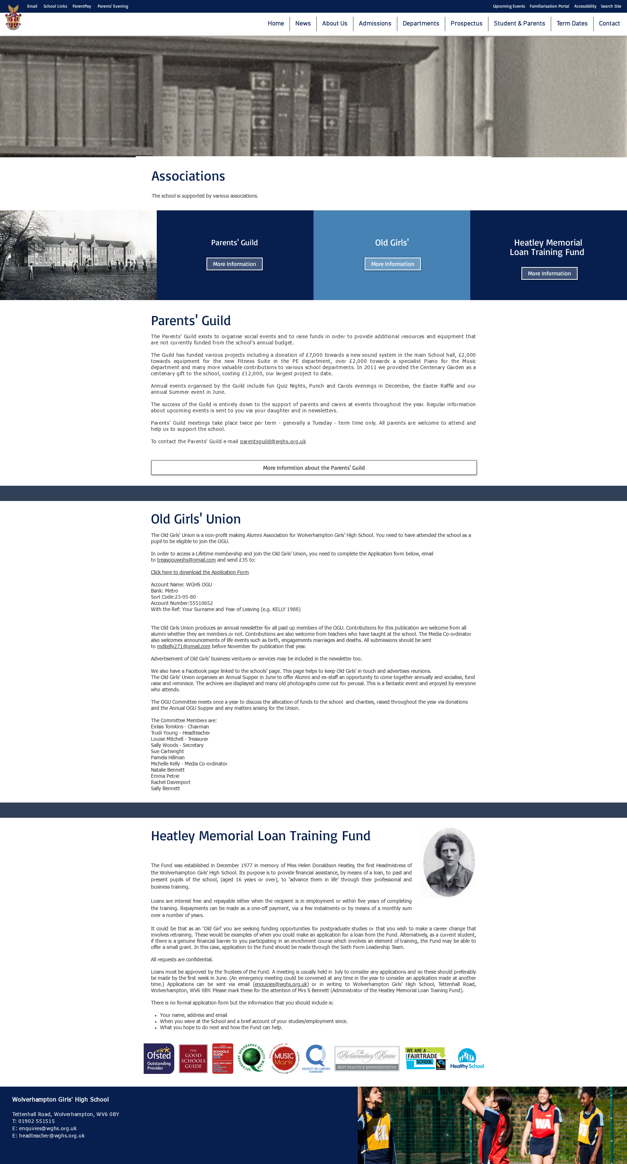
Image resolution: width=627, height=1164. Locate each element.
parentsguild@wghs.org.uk (273, 441)
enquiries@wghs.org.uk (281, 984)
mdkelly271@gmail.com (183, 646)
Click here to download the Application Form (200, 572)
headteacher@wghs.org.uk (52, 1136)
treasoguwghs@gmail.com (186, 560)
